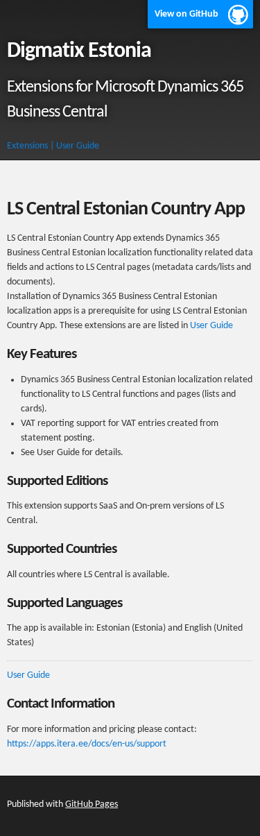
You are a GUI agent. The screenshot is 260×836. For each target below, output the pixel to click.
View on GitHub (186, 14)
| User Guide (74, 146)
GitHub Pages (91, 804)
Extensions (27, 146)
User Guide (211, 326)
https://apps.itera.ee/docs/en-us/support (86, 744)
